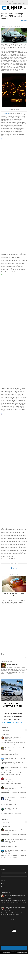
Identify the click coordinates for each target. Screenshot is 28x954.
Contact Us (24, 20)
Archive (19, 3)
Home (10, 3)
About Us (24, 3)
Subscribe (15, 3)
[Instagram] (12, 1)
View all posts (4, 676)
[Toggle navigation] (25, 8)
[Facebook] (5, 1)
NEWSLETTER (14, 948)
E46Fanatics (6, 113)
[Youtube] (10, 1)
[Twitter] (2, 1)
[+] (14, 584)
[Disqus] (14, 627)
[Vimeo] (7, 1)
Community (20, 26)
